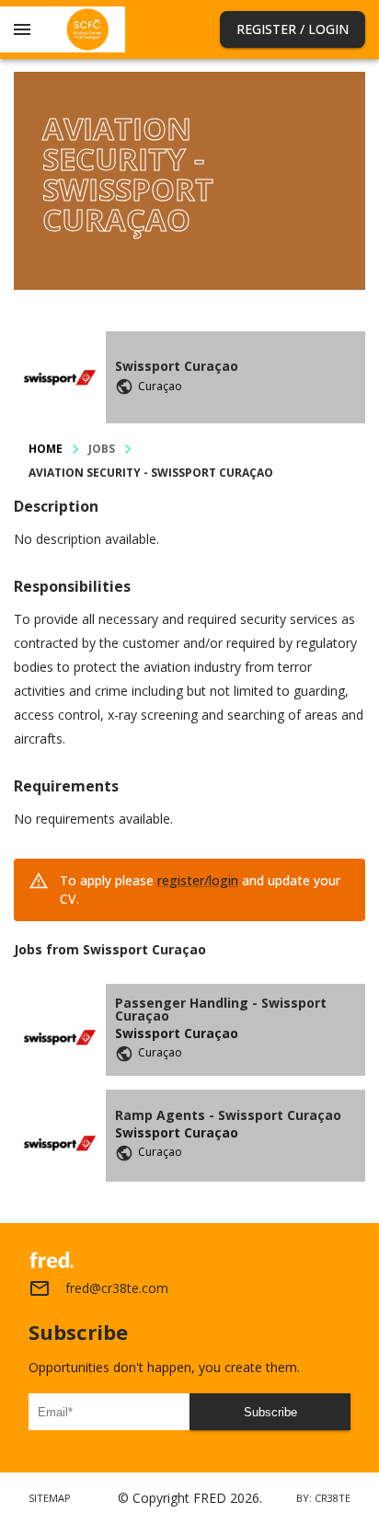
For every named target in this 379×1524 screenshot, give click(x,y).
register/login (197, 880)
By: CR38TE (323, 1498)
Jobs (101, 448)
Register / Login (292, 29)
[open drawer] (22, 29)
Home (46, 448)
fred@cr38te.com (116, 1288)
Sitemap (50, 1498)
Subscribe (270, 1412)
